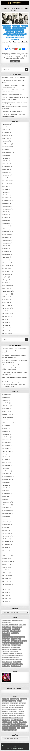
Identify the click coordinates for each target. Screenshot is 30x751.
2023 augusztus (6, 209)
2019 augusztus (6, 316)
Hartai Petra (6, 633)
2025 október (5, 149)
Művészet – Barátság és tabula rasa (12, 94)
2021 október (5, 268)
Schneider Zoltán (18, 655)
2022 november (6, 234)
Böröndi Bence (6, 627)
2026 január (5, 141)
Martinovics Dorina (9, 33)
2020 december (6, 285)
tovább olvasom (15, 61)
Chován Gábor (6, 629)
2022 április (5, 251)
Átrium (20, 664)
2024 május (5, 189)
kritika (14, 641)
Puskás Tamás (16, 647)
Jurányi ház (5, 635)
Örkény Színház (16, 666)
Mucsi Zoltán (6, 645)
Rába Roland (14, 651)
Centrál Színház (11, 30)
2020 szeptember (7, 291)
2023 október (5, 203)
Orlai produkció (16, 645)
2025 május (5, 161)
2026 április (5, 132)
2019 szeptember (7, 313)
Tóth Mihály (16, 39)
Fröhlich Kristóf (15, 631)
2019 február (5, 328)
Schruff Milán (6, 657)
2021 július (5, 277)
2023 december (6, 200)
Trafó (14, 664)
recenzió (5, 651)
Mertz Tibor (18, 643)
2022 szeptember (7, 240)
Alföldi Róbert (7, 26)
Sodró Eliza (15, 657)
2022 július (5, 246)
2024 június (5, 186)
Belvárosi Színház (18, 620)
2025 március (6, 166)
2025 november (6, 146)
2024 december (6, 175)
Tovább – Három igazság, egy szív (12, 111)
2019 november (6, 308)
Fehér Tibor (21, 30)
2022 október (5, 237)
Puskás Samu (20, 35)
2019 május (5, 325)
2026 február (5, 138)
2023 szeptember (7, 206)
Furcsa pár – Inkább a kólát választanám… (14, 77)
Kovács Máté (6, 641)
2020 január (5, 302)
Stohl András (18, 659)
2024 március (6, 195)
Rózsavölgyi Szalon (8, 653)
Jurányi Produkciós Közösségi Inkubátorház (13, 637)
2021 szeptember (6, 271)
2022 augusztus (6, 243)
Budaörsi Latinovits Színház (10, 624)
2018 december (6, 333)
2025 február (5, 169)
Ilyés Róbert (15, 633)
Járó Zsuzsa (6, 639)
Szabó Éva (21, 37)
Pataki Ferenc (6, 647)
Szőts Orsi (16, 662)
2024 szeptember (7, 180)
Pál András (5, 649)
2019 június (5, 322)
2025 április (5, 163)
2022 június (5, 248)
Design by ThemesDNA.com (15, 748)
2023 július (5, 212)
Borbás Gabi (8, 28)
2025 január (5, 172)
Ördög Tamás (6, 666)
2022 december (6, 231)
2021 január (5, 282)
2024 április (5, 192)
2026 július (5, 127)
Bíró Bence (22, 624)
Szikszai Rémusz (7, 662)
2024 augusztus (6, 183)
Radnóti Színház (15, 649)
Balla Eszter (17, 26)
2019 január (5, 330)
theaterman (12, 46)
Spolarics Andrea (7, 659)
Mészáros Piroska (21, 33)
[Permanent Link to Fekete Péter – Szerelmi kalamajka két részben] (15, 18)
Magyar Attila (19, 32)
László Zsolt (23, 641)
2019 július (5, 319)
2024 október (5, 178)
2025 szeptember (7, 152)
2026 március (6, 135)
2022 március (6, 254)
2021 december (6, 262)
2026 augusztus (6, 124)
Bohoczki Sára (6, 622)
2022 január (5, 260)
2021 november (6, 265)
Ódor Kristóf (11, 35)
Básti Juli (24, 26)
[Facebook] (6, 49)
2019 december (6, 305)
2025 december (6, 144)
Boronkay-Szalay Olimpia (20, 28)
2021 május (5, 280)
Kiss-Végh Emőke (15, 639)
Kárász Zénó (11, 32)
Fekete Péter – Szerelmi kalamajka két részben (15, 43)
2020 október (6, 288)
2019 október (5, 311)
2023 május (5, 217)
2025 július (5, 155)
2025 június (5, 158)
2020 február (5, 299)
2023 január (5, 229)
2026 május (5, 129)
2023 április (5, 220)
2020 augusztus (6, 294)
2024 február (5, 197)
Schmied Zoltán (6, 655)
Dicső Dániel (15, 629)
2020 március (6, 296)
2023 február (5, 226)
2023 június (5, 214)
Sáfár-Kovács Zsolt (11, 37)
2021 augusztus (6, 274)
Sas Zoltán (18, 653)
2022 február (5, 257)
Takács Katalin (6, 664)
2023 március (6, 223)
